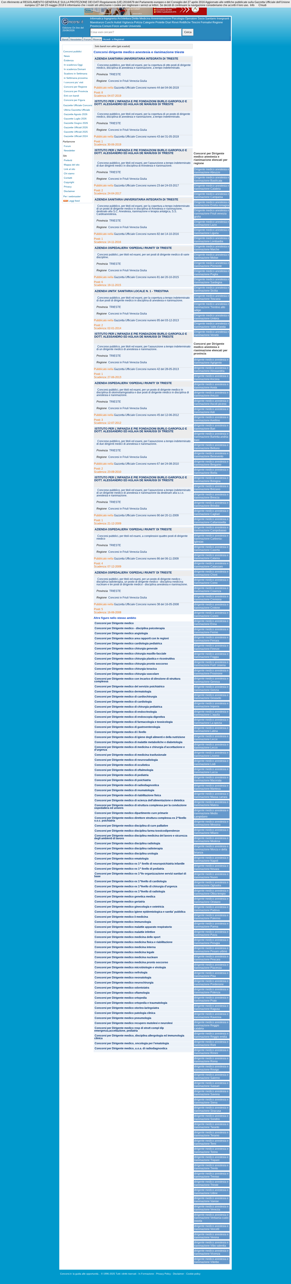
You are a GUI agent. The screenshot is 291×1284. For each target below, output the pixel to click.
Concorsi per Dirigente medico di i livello (120, 732)
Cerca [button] (187, 32)
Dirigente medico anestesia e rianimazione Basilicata (211, 179)
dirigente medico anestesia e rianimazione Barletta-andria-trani (211, 436)
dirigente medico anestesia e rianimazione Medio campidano (211, 813)
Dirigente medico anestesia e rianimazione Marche (211, 248)
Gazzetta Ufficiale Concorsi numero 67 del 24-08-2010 (146, 463)
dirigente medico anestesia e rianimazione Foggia (211, 655)
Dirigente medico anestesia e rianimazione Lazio (211, 223)
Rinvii (175, 22)
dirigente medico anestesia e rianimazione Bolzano (211, 488)
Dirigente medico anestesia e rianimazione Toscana (211, 297)
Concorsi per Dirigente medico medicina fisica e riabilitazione (133, 942)
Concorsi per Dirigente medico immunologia (123, 922)
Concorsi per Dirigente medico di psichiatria (123, 780)
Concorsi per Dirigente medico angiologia (121, 633)
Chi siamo (69, 173)
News (67, 56)
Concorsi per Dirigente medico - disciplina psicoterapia (130, 628)
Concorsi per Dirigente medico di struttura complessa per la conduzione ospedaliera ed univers (140, 806)
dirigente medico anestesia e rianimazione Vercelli (211, 1228)
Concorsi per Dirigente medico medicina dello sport (127, 937)
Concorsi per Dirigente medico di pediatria (122, 775)
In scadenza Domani (75, 69)
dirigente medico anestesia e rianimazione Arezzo (211, 394)
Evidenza (69, 60)
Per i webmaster (72, 196)
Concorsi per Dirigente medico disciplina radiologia (127, 843)
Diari (168, 22)
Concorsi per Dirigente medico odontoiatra (122, 987)
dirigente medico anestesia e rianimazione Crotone (211, 606)
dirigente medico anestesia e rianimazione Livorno (211, 754)
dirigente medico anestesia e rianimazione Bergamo (211, 463)
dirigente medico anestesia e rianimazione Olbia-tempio (211, 892)
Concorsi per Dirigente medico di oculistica (122, 765)
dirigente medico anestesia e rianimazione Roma (211, 1060)
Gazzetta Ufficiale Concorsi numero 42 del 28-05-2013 (146, 369)
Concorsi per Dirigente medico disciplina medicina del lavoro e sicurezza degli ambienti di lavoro (140, 837)
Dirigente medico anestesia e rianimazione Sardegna (211, 281)
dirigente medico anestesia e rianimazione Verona (211, 1236)
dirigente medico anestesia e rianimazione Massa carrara (211, 795)
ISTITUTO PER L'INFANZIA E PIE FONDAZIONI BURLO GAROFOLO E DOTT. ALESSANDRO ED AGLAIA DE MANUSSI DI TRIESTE (140, 103)
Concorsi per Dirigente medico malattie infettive (125, 932)
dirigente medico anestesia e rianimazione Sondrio (211, 1117)
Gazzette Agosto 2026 (75, 114)
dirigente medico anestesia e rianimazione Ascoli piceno (211, 402)
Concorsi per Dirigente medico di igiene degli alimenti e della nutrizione (140, 737)
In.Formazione (146, 1273)
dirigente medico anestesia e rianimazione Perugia (211, 941)
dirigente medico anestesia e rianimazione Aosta (211, 386)
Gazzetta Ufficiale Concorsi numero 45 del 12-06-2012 (146, 415)
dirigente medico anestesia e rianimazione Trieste (211, 1183)
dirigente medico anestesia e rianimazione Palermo (211, 917)
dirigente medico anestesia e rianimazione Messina (211, 823)
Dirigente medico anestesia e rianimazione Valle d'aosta (211, 325)
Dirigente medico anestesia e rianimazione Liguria (211, 231)
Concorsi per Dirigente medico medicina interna (125, 947)
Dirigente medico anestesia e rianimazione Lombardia (211, 240)
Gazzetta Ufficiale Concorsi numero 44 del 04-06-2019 (146, 87)
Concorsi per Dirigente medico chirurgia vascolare (127, 674)
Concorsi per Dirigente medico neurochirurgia (124, 982)
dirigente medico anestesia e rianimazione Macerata (211, 779)
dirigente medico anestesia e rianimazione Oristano (211, 900)
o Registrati (118, 39)
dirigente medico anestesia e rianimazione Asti (211, 411)
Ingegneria (110, 18)
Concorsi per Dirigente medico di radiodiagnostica (127, 785)
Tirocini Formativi (201, 22)
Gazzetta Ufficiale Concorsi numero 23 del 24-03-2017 (146, 185)
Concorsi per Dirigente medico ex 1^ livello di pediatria (129, 868)
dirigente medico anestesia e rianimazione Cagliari (211, 512)
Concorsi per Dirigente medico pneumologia (123, 1018)
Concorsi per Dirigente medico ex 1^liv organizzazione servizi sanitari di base (140, 875)
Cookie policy (193, 1273)
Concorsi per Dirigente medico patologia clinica (125, 1013)
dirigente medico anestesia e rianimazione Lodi (211, 762)
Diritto (135, 18)
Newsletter (69, 150)
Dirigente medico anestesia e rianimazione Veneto (211, 333)
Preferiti (68, 160)
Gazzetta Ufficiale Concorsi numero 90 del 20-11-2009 (146, 515)
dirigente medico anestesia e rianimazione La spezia (211, 721)
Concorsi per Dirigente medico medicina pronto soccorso (131, 962)
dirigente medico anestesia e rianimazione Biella (211, 471)
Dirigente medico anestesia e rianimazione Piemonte (211, 264)
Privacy (68, 186)
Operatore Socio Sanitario (200, 18)
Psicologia (178, 18)
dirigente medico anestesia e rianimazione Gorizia (211, 688)
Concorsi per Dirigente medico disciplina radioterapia (129, 848)
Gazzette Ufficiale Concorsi (77, 105)
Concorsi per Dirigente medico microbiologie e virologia (130, 967)
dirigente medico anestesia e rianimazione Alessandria (211, 369)
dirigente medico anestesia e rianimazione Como (211, 581)
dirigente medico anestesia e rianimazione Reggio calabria (211, 1025)
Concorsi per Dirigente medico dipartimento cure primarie (131, 813)
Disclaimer (69, 191)
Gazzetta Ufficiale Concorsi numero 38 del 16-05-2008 (146, 604)
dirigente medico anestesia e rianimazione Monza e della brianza (211, 849)
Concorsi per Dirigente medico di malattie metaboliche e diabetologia (138, 742)
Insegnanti (223, 18)
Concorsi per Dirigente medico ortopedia (121, 997)
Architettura (124, 18)
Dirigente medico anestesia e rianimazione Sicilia (211, 289)
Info (252, 5)
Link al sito (69, 169)
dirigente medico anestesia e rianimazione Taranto (211, 1126)
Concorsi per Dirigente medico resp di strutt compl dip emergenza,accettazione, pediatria (129, 1029)
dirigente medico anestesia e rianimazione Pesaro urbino (211, 950)
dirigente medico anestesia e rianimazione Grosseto (211, 697)
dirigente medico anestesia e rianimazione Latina (211, 729)
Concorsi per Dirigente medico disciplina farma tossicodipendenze (137, 830)
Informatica (96, 18)
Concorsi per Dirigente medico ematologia (122, 858)
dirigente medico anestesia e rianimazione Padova (211, 908)
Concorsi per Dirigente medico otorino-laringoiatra (127, 1008)
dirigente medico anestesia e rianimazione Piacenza (211, 966)
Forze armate (120, 26)
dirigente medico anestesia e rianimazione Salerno (211, 1076)
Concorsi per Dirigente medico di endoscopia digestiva (130, 717)
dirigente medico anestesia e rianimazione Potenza (211, 991)
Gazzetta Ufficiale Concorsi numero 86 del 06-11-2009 (146, 558)
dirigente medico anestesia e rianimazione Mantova (211, 787)
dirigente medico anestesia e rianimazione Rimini (211, 1052)
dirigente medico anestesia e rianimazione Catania (211, 557)
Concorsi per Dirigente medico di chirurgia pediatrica (128, 706)
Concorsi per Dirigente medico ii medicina (121, 917)
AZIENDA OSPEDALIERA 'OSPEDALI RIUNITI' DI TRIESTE (133, 248)
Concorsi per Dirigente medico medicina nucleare (126, 957)
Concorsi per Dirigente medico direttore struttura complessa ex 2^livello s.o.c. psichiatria (140, 819)
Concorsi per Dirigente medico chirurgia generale (126, 648)
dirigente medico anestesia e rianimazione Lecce (211, 738)
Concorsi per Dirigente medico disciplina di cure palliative (131, 825)
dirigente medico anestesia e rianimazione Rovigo (211, 1068)
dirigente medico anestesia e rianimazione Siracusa (211, 1109)
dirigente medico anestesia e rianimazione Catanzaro (211, 565)
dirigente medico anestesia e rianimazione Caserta (211, 548)
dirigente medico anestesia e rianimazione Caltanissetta (211, 521)
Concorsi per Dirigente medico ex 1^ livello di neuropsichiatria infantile (140, 863)
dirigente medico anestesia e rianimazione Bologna (211, 479)
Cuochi (109, 22)
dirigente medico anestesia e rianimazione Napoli (211, 859)
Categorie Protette (154, 22)
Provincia (95, 26)
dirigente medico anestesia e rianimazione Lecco (211, 746)
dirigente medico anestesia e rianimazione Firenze (211, 647)
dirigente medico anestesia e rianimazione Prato (211, 999)
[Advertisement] (212, 96)
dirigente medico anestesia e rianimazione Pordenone (211, 983)
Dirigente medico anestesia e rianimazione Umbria (211, 317)
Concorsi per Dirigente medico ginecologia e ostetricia (129, 906)
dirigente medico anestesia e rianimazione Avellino (211, 419)
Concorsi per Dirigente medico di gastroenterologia (127, 727)
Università (135, 26)
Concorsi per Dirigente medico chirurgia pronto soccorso (131, 663)
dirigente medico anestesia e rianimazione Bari (211, 427)
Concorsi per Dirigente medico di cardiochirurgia (126, 696)
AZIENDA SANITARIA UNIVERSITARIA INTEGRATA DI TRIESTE (136, 58)
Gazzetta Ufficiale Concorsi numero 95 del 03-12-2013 (146, 320)
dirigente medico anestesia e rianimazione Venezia (211, 1208)
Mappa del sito (71, 164)
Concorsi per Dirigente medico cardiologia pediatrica (128, 643)
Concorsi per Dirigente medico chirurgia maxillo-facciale (130, 653)
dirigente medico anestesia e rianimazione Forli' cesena (211, 664)
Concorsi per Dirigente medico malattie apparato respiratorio (133, 927)
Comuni (106, 26)
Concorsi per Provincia (76, 91)
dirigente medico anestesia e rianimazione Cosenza (211, 590)
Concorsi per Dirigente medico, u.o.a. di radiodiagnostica (131, 1048)
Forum (67, 146)
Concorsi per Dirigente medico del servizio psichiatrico (130, 686)
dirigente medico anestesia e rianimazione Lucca (211, 771)
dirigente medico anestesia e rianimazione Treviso (211, 1175)
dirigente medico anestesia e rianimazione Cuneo (211, 614)
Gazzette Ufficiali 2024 (76, 136)
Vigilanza (127, 22)
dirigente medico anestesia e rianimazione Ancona (211, 377)
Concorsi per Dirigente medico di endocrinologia (126, 712)
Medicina (144, 18)
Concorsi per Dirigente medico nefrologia (121, 972)
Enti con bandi (71, 95)
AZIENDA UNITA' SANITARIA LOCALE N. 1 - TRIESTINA (132, 291)
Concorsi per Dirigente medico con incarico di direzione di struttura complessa (137, 680)
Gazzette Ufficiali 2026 (76, 127)
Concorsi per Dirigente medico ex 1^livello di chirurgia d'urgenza (136, 886)
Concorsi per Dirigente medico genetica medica (125, 896)
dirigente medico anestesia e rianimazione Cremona (211, 598)
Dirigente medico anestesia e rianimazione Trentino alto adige (211, 307)
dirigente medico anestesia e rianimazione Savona (211, 1093)
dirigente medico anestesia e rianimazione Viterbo (211, 1260)
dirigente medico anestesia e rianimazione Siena (211, 1101)
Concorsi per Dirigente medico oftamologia (122, 992)
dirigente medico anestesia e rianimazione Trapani (211, 1159)
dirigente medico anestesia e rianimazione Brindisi (211, 504)
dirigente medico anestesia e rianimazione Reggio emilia (211, 1035)
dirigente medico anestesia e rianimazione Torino (211, 1150)
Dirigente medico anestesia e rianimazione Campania (211, 195)
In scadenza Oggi (73, 64)
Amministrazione (161, 18)
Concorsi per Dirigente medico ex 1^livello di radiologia (130, 891)
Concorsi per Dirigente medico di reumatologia (124, 790)
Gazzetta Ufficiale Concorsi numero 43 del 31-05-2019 (146, 136)
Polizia (138, 22)
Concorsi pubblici (72, 51)
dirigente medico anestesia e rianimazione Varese (211, 1200)
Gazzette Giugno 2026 (76, 123)
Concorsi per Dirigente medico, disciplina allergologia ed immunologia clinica (139, 1037)
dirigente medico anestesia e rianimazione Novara (211, 867)
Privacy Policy (163, 1273)
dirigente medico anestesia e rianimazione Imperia (211, 705)
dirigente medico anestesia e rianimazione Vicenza (211, 1252)
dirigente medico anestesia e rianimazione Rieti (211, 1043)
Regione (218, 22)
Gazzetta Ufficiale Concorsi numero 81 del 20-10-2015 (146, 277)
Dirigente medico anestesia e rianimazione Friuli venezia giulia (211, 213)
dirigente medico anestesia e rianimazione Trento (211, 1167)
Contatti (68, 177)
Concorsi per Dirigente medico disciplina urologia (126, 853)
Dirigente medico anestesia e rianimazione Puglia (211, 273)
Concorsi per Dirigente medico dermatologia (123, 691)
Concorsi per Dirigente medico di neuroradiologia (126, 760)
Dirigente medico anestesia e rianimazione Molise (211, 256)
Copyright (69, 182)
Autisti (117, 22)
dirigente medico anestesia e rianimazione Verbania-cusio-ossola (211, 1217)
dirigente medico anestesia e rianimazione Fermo (211, 631)
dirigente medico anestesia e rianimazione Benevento (211, 455)
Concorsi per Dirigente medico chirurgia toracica (126, 668)
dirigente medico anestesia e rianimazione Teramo (211, 1134)
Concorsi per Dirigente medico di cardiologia (123, 701)
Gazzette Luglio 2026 (75, 118)
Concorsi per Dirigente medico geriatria (120, 901)
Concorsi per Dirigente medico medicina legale (124, 952)
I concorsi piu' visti (73, 82)
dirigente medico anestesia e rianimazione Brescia (211, 496)
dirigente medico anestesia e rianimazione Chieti (211, 573)
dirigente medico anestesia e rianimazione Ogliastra (211, 884)
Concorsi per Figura (74, 100)
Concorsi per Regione (75, 86)
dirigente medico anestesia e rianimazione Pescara (211, 958)
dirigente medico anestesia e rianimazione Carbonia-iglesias (211, 538)
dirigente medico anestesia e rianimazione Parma (211, 925)
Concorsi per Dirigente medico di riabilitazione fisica (128, 795)
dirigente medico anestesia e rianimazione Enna (211, 622)
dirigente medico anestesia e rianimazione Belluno (211, 446)
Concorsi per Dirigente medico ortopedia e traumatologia (131, 1003)
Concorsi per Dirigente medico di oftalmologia (124, 770)
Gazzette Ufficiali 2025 (76, 131)
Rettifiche (185, 22)
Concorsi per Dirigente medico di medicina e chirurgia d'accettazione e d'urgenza (139, 748)
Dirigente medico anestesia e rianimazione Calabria (211, 187)
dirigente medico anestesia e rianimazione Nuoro (211, 876)
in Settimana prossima (76, 78)
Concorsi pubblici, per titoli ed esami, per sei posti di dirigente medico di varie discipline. (142, 256)
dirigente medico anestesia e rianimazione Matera (211, 804)
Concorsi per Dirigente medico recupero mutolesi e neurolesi (133, 1023)
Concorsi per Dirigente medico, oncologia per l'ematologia (132, 1043)
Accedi (106, 39)
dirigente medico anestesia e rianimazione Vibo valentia (211, 1244)
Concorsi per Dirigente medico (114, 623)
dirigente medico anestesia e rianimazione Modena (211, 840)
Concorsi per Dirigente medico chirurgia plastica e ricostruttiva (135, 658)
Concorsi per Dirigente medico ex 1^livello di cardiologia (131, 881)
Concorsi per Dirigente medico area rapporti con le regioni (132, 638)
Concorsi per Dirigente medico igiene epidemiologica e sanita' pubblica (140, 911)
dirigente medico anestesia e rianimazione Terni (211, 1142)
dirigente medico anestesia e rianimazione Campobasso (211, 529)
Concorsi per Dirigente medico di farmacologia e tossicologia (134, 722)
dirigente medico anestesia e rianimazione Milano (211, 831)
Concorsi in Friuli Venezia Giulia (127, 81)
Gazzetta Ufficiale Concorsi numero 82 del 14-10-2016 (146, 234)
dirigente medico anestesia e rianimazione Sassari (211, 1084)
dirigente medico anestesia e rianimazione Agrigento (211, 361)
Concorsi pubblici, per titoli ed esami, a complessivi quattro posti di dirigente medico (142, 537)
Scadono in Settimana (75, 73)
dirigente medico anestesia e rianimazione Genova (211, 680)
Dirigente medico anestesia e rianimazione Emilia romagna (211, 204)
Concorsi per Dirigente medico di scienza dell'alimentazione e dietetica (139, 800)
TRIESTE (115, 74)
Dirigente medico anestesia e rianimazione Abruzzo (211, 171)
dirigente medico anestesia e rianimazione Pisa (211, 974)
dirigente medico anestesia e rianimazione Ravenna (211, 1015)
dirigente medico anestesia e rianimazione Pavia (211, 933)
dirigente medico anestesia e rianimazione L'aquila (211, 713)
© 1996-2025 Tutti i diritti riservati (118, 1273)
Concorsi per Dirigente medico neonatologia (123, 977)
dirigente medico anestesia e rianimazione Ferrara (211, 639)
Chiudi (262, 5)
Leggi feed (74, 200)
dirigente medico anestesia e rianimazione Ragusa (211, 1007)
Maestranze (97, 22)
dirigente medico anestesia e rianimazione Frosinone (211, 672)
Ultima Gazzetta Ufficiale (77, 109)
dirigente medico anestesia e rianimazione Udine (211, 1191)
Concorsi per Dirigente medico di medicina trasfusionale (130, 755)
